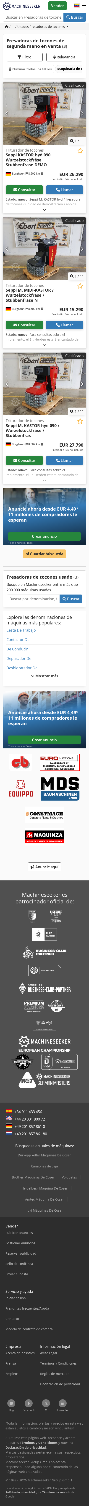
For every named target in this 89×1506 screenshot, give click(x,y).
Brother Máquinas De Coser (33, 1177)
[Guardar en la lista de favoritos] (80, 151)
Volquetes (69, 1177)
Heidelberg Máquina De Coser (44, 1188)
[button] (84, 5)
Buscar (76, 17)
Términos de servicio (56, 1492)
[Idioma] (76, 5)
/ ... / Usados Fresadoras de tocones (37, 26)
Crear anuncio (44, 536)
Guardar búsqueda (46, 553)
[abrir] (44, 209)
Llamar (67, 189)
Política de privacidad (20, 1492)
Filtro (26, 57)
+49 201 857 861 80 (31, 1133)
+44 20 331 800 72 (30, 1119)
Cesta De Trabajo (21, 630)
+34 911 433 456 (28, 1111)
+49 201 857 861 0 (30, 1126)
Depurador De (18, 658)
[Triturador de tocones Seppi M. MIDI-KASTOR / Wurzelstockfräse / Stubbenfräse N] (44, 248)
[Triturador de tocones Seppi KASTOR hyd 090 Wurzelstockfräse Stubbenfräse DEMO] (44, 113)
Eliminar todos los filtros (31, 69)
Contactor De (17, 639)
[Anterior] (7, 113)
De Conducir (17, 649)
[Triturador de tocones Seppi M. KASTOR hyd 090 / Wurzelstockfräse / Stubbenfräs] (44, 384)
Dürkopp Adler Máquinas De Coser (44, 1155)
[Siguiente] (82, 113)
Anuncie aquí (46, 866)
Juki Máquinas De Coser (44, 1210)
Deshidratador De (21, 667)
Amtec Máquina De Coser (44, 1199)
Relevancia (66, 57)
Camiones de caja (44, 1166)
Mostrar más (46, 675)
